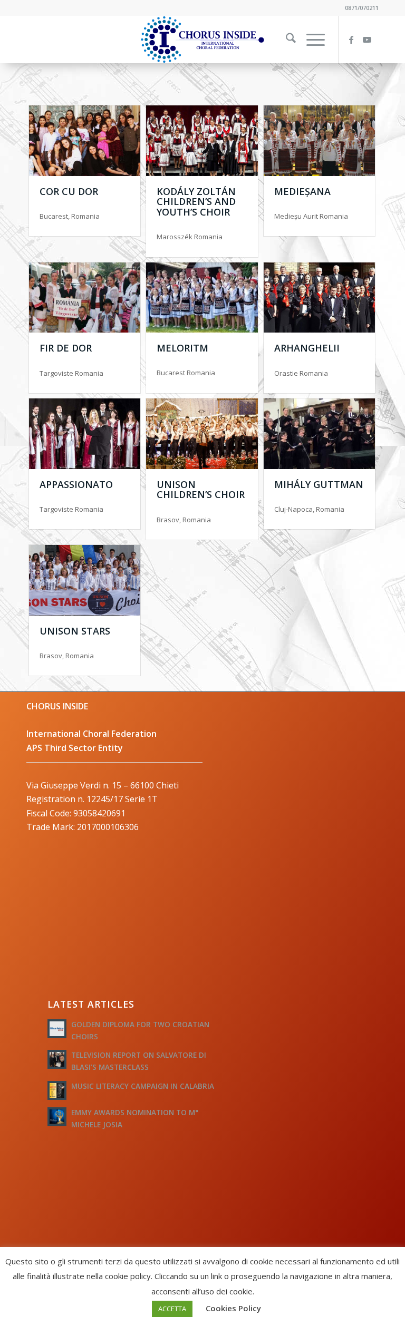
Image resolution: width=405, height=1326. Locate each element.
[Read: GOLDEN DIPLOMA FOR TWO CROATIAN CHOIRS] (56, 1028)
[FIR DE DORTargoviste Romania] (84, 297)
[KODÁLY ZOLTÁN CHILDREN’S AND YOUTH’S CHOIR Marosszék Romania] (201, 140)
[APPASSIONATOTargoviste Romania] (84, 433)
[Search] (285, 39)
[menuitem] (285, 39)
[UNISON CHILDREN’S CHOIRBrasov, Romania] (201, 433)
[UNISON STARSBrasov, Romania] (84, 580)
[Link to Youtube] (371, 39)
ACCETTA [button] (172, 1308)
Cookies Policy (233, 1308)
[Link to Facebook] (355, 39)
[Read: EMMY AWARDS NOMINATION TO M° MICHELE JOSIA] (56, 1116)
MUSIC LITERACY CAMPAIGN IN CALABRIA (142, 1086)
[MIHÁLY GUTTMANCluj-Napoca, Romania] (319, 433)
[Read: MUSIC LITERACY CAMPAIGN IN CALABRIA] (56, 1090)
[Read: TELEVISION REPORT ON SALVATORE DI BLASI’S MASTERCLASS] (56, 1059)
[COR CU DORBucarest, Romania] (84, 140)
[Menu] (310, 39)
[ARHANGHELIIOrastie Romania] (319, 297)
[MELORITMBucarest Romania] (201, 297)
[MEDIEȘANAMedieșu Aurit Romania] (319, 140)
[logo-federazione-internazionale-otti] (202, 39)
